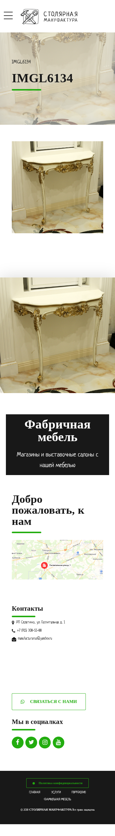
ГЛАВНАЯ (34, 792)
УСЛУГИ (56, 792)
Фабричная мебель (57, 430)
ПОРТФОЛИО (79, 792)
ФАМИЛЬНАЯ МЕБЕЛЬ (57, 799)
